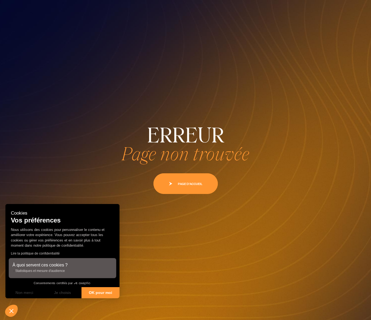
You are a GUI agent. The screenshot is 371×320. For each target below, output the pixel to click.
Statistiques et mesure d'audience (40, 271)
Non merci (24, 292)
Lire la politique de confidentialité (35, 253)
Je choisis (62, 292)
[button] (11, 310)
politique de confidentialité (62, 245)
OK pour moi (100, 292)
